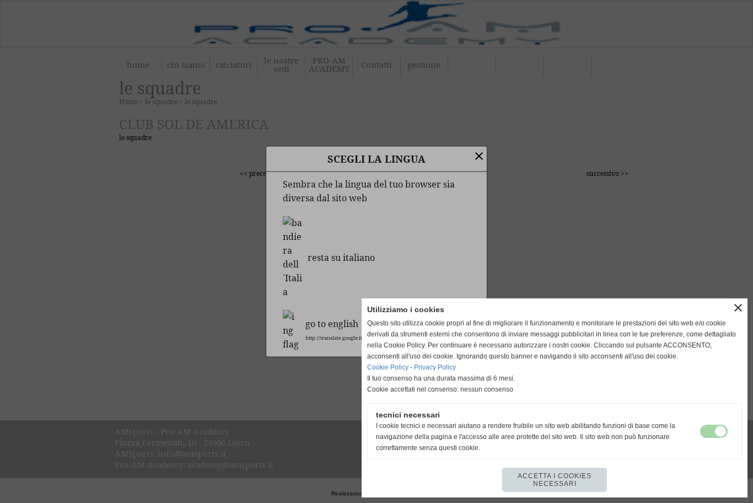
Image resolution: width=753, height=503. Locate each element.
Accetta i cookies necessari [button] (554, 480)
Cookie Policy (387, 367)
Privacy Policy (435, 367)
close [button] (738, 307)
